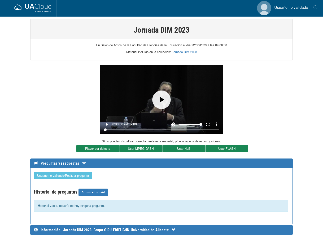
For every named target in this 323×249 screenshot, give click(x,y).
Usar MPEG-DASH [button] (141, 148)
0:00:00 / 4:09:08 (124, 124)
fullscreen (208, 124)
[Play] (161, 100)
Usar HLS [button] (183, 148)
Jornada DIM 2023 (184, 52)
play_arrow (106, 124)
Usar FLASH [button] (227, 148)
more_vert (216, 124)
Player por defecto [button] (97, 148)
